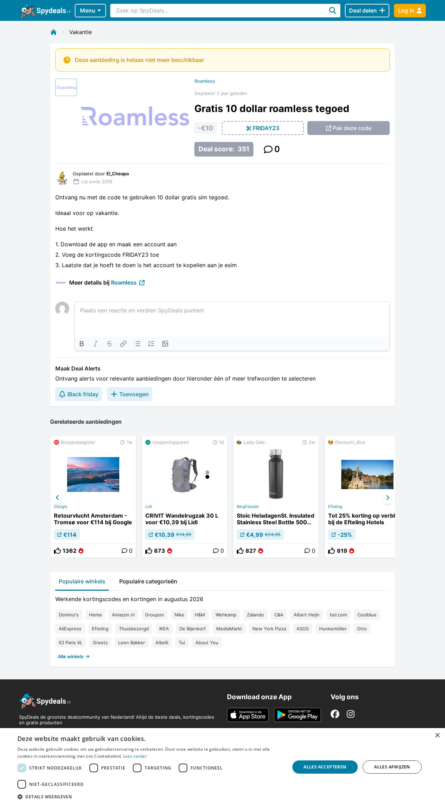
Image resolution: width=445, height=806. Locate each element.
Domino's (69, 614)
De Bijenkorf (192, 628)
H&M (200, 614)
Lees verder (135, 756)
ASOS (303, 628)
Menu (87, 10)
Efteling (335, 506)
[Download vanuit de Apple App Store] (248, 715)
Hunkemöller (333, 628)
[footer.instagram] (350, 714)
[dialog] (222, 767)
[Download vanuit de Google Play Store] (297, 715)
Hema (95, 614)
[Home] (53, 32)
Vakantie (80, 32)
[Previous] (58, 498)
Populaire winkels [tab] (82, 581)
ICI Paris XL (70, 642)
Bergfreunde (248, 506)
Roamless (204, 81)
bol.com (338, 614)
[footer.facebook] (335, 714)
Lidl (148, 506)
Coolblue (367, 614)
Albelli (161, 642)
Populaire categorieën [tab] (148, 581)
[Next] (387, 498)
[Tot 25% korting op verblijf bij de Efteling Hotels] (367, 497)
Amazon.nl (123, 614)
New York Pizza (269, 628)
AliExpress (70, 628)
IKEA (164, 628)
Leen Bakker (131, 642)
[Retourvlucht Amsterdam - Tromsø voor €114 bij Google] (93, 497)
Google (60, 506)
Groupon (154, 614)
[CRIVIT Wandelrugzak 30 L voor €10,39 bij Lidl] (184, 497)
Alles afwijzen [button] (392, 767)
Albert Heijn (306, 614)
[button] (149, 796)
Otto (362, 628)
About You (206, 642)
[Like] (57, 550)
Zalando (255, 614)
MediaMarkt (229, 628)
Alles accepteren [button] (325, 767)
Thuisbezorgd (134, 628)
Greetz (100, 642)
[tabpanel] (222, 626)
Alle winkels (70, 656)
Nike (179, 614)
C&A (278, 614)
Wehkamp (226, 614)
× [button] (437, 735)
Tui (182, 642)
